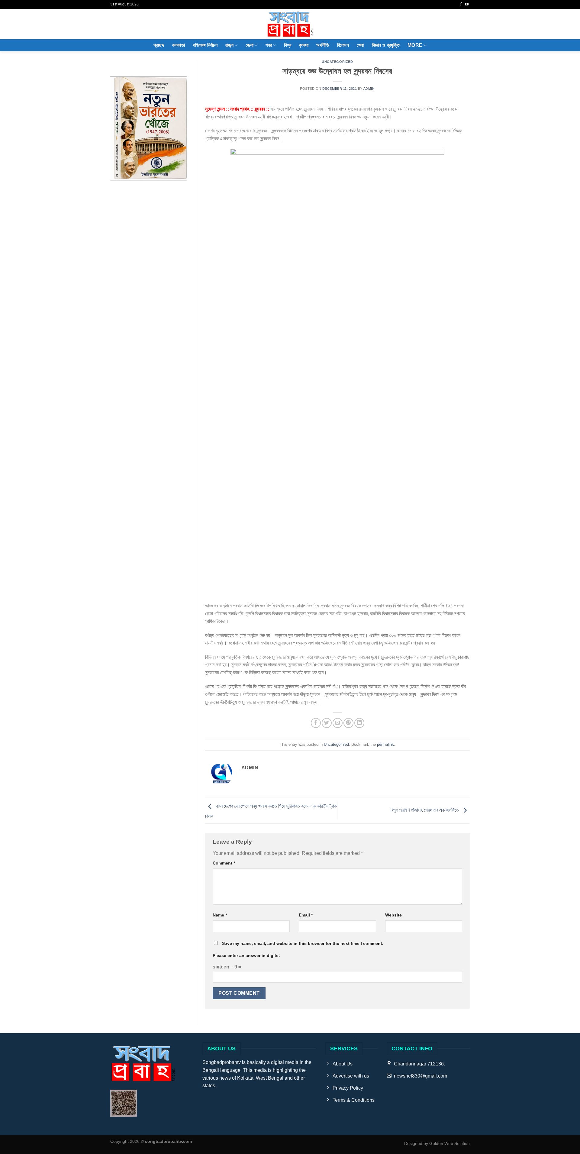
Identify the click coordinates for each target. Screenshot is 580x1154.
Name (220, 915)
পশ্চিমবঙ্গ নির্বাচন (205, 45)
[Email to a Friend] (338, 723)
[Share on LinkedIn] (359, 723)
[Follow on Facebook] (461, 4)
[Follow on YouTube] (467, 4)
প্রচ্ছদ (158, 45)
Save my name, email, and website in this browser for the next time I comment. (302, 943)
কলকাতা (178, 45)
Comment (224, 863)
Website (393, 915)
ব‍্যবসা (303, 45)
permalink (385, 744)
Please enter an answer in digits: (246, 955)
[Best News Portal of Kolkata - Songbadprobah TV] (290, 24)
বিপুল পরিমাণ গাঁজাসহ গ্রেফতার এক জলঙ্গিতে (425, 810)
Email (306, 915)
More (415, 45)
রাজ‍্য (229, 45)
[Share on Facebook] (316, 723)
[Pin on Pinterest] (348, 723)
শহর (269, 45)
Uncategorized (337, 61)
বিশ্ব (287, 45)
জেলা (250, 45)
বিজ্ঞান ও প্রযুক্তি (386, 45)
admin (369, 88)
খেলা (360, 45)
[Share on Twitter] (327, 723)
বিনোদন (343, 45)
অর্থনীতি (322, 45)
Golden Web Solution (449, 1143)
